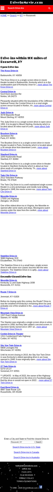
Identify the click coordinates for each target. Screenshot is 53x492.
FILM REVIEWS (26, 475)
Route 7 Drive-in (8, 292)
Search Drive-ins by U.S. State (26, 447)
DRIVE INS (26, 469)
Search (13, 15)
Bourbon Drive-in (9, 133)
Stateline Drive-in (9, 256)
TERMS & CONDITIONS (26, 481)
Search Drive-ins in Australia (26, 457)
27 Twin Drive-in (8, 366)
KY (21, 15)
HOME (4, 15)
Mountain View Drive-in (12, 313)
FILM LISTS (26, 472)
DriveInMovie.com (26, 3)
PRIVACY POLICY (26, 478)
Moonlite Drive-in (9, 196)
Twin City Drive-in (9, 175)
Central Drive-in (8, 92)
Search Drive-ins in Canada (26, 452)
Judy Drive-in (7, 112)
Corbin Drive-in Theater (12, 334)
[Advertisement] (26, 36)
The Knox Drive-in (9, 71)
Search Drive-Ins (16, 8)
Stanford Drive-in (9, 154)
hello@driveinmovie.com (26, 466)
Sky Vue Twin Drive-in (11, 345)
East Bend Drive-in (10, 387)
